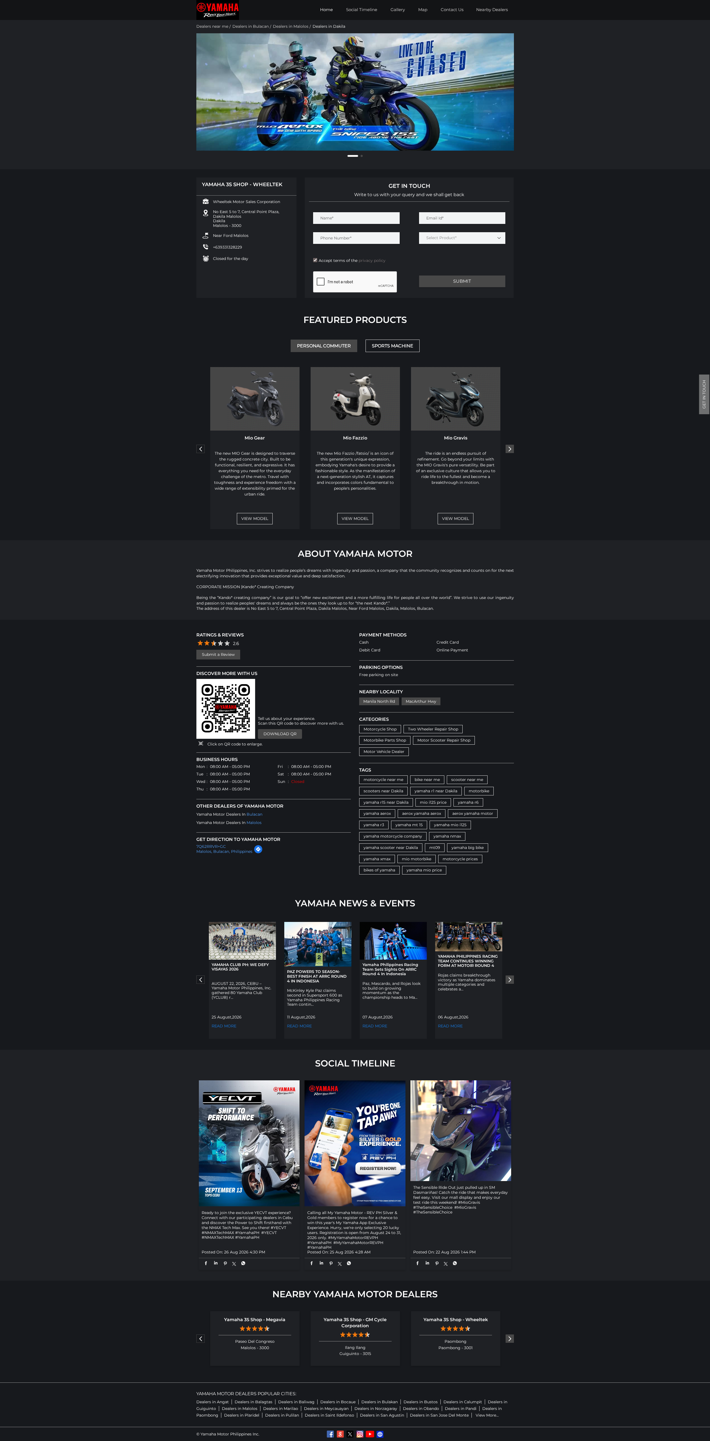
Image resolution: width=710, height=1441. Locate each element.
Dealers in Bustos (421, 1401)
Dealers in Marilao (280, 1408)
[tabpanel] (355, 92)
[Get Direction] (258, 852)
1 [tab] (348, 156)
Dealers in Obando (421, 1408)
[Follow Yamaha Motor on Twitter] (350, 1434)
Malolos (254, 822)
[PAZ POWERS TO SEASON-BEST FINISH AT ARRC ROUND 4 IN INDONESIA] (317, 944)
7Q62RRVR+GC (211, 846)
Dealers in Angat (212, 1401)
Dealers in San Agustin (382, 1415)
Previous (200, 449)
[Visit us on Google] (340, 1434)
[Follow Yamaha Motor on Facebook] (330, 1434)
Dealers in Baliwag (296, 1401)
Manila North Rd (379, 701)
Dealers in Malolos (239, 1408)
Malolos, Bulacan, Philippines (224, 851)
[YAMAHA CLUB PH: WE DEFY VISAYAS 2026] (242, 941)
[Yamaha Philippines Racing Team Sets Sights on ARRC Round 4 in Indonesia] (393, 941)
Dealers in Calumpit (462, 1401)
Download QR (279, 733)
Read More (224, 1025)
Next (510, 449)
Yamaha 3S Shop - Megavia (254, 1319)
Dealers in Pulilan (282, 1415)
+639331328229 (227, 247)
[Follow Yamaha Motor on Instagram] (360, 1434)
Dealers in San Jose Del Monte (439, 1415)
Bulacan (254, 814)
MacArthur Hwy (421, 701)
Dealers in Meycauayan (326, 1408)
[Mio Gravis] (455, 399)
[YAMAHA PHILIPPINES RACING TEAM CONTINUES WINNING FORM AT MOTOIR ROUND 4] (468, 936)
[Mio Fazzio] (355, 399)
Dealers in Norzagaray (375, 1408)
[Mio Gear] (255, 399)
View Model (254, 518)
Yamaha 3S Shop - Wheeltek (456, 1319)
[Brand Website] (380, 1434)
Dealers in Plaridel (241, 1415)
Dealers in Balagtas (253, 1401)
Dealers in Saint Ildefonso (329, 1415)
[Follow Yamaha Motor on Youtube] (370, 1434)
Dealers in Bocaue (338, 1401)
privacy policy (371, 260)
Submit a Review (218, 654)
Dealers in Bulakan (379, 1401)
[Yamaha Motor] (217, 10)
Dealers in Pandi (460, 1408)
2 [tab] (357, 156)
